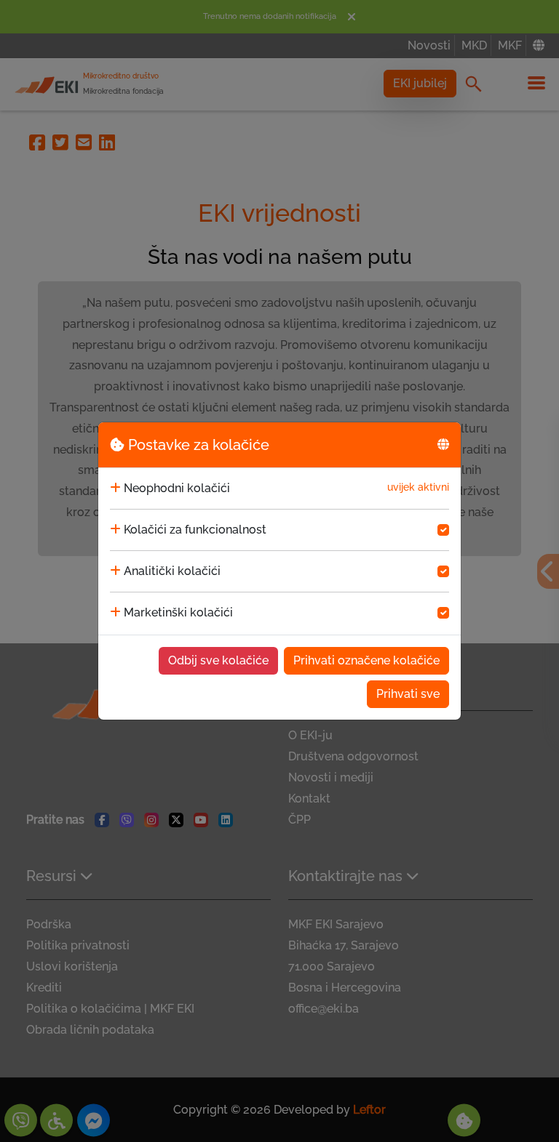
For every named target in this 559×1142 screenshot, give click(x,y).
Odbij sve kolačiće (218, 660)
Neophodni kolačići (177, 488)
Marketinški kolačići (178, 612)
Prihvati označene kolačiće (366, 660)
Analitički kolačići (172, 571)
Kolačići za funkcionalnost (195, 529)
